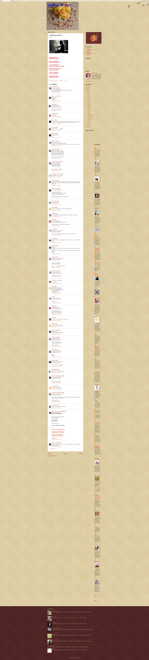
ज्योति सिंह (53, 306)
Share (50, 37)
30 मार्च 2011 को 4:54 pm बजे (56, 110)
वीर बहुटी (96, 435)
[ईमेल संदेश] (65, 80)
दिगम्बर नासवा (54, 360)
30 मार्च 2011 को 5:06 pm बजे (56, 116)
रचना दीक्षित (53, 213)
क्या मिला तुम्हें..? (89, 116)
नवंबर (88, 102)
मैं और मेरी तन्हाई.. (54, 622)
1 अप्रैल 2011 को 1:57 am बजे (56, 267)
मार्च (88, 113)
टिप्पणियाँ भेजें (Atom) (54, 455)
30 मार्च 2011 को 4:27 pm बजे (56, 101)
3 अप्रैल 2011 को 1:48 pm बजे (56, 346)
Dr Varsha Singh (54, 270)
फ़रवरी (89, 121)
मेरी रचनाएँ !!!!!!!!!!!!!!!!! (97, 495)
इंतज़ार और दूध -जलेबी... (96, 374)
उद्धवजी (96, 600)
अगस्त (89, 107)
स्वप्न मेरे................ (97, 148)
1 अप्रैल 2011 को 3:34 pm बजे (56, 276)
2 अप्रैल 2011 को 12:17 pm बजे (56, 302)
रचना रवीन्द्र (96, 510)
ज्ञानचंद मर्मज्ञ (54, 86)
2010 (88, 125)
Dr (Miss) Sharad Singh (56, 161)
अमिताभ (96, 334)
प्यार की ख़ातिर (96, 237)
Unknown (53, 207)
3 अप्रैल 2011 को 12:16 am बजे (56, 314)
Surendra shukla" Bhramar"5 (57, 392)
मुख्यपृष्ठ (65, 453)
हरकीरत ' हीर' (97, 262)
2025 (88, 86)
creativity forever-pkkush (97, 527)
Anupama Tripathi (55, 96)
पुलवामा (96, 402)
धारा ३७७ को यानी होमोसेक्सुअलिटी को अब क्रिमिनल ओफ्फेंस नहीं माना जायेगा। (97, 423)
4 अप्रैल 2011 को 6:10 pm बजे (56, 389)
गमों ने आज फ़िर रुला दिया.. (51, 645)
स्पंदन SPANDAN (97, 372)
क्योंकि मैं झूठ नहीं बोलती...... (97, 562)
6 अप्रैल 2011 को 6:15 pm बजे (56, 439)
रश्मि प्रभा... (53, 140)
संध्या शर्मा (53, 219)
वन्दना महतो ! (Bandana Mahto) (57, 375)
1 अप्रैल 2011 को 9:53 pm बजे (56, 283)
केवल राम (53, 229)
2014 (88, 94)
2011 (88, 99)
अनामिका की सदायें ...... (96, 73)
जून (88, 110)
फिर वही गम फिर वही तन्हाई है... (56, 628)
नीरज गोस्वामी (54, 133)
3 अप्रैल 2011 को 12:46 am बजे (56, 320)
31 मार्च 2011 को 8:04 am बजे (56, 210)
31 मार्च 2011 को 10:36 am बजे (56, 235)
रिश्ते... (95, 411)
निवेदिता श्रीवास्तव (54, 369)
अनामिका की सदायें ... (61, 5)
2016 (88, 91)
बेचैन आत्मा (96, 226)
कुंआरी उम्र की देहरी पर (97, 263)
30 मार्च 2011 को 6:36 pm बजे (56, 130)
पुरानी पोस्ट (81, 453)
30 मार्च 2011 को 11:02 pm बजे (56, 185)
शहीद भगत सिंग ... (54, 634)
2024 (88, 88)
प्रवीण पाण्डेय (53, 113)
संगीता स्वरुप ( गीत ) (55, 188)
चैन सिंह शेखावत (54, 349)
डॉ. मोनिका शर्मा (54, 257)
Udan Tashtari (54, 201)
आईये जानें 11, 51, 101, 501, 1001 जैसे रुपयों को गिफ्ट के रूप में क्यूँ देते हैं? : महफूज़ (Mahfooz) (98, 498)
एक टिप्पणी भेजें (52, 448)
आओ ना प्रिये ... (89, 118)
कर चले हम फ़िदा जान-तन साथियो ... (91, 53)
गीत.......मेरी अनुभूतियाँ (96, 274)
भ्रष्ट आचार (96, 536)
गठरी (95, 359)
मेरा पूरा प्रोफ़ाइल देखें (89, 81)
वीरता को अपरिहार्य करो (55, 640)
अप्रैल (89, 112)
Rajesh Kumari (54, 405)
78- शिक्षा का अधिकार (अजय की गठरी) (97, 361)
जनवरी (89, 123)
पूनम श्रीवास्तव (54, 245)
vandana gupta (54, 149)
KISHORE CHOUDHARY (97, 459)
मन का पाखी (96, 545)
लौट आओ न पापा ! (54, 616)
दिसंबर (89, 100)
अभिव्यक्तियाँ (88, 52)
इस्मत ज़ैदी (53, 104)
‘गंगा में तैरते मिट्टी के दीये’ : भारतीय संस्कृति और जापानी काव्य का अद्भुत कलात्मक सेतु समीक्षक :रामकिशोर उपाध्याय (97, 251)
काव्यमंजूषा (96, 579)
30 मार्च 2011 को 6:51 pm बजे (56, 137)
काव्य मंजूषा (96, 410)
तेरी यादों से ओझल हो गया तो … (97, 150)
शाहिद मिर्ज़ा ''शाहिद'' (54, 337)
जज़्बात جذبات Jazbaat (97, 236)
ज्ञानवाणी (96, 175)
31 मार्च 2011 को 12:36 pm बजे (56, 242)
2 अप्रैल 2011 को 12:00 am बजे (56, 293)
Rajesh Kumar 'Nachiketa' (56, 174)
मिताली (52, 317)
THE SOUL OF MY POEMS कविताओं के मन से (97, 447)
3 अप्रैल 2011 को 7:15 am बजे (56, 326)
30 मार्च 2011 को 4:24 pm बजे (56, 92)
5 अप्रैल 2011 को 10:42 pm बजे (56, 401)
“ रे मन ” (96, 448)
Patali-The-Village (55, 330)
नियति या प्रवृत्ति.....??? (90, 119)
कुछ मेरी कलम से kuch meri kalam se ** (97, 209)
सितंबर (89, 105)
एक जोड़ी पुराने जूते (100, 462)
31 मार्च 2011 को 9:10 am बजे (56, 225)
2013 (88, 96)
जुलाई (88, 108)
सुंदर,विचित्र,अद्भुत (97, 335)
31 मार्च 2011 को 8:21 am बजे (56, 216)
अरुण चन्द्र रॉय (54, 386)
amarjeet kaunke (97, 475)
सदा (52, 296)
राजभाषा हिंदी (89, 49)
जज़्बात (96, 159)
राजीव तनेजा (53, 323)
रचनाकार (96, 316)
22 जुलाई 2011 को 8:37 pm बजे (56, 446)
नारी (95, 421)
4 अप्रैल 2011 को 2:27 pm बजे (56, 372)
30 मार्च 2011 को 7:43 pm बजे (56, 158)
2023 (88, 89)
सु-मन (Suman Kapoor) (55, 280)
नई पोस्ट (49, 453)
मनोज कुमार (53, 238)
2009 (88, 127)
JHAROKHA (97, 384)
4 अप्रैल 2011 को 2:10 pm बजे (56, 366)
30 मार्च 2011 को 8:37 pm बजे (56, 170)
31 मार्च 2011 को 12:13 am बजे (56, 197)
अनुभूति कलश (97, 248)
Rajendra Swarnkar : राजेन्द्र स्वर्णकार (58, 411)
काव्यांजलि (96, 289)
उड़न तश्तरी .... (97, 192)
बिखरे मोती (96, 535)
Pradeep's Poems (96, 401)
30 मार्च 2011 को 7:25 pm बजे (56, 145)
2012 (88, 97)
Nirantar (53, 286)
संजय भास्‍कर (54, 127)
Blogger (74, 657)
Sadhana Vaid (54, 180)
